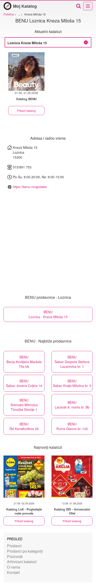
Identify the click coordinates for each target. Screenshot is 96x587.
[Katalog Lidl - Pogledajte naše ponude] (24, 477)
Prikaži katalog (26, 111)
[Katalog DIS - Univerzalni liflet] (72, 477)
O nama (13, 567)
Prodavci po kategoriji (25, 551)
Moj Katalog (25, 6)
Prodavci (14, 545)
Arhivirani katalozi (22, 561)
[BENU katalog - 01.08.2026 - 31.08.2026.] (26, 71)
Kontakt (13, 572)
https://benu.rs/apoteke (30, 186)
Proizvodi (15, 556)
